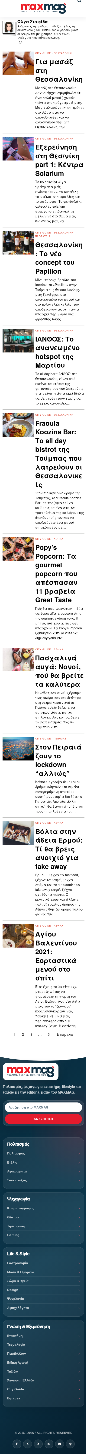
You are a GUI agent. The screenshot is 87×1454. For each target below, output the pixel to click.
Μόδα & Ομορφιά (20, 1272)
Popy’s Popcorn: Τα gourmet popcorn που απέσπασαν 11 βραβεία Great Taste (56, 573)
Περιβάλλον (16, 1353)
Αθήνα (58, 538)
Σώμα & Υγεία (18, 1281)
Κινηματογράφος (20, 1208)
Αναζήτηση (43, 1119)
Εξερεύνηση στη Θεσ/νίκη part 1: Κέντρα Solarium (59, 160)
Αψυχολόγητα (18, 1308)
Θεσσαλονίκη (63, 53)
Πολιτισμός (16, 1153)
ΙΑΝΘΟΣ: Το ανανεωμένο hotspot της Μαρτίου (57, 352)
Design (12, 1290)
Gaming (13, 1235)
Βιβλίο (12, 1162)
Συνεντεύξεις (17, 1180)
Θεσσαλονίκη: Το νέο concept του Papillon (59, 257)
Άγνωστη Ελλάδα (20, 1380)
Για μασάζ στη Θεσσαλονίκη (59, 70)
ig (49, 1444)
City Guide (43, 53)
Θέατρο (13, 1217)
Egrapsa (13, 1398)
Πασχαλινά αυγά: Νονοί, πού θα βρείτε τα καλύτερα (59, 670)
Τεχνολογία (16, 1344)
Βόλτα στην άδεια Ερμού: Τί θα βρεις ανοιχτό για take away (59, 849)
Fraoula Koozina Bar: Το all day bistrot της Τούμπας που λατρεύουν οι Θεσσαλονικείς (59, 454)
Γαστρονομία (17, 1263)
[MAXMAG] (43, 8)
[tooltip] (20, 42)
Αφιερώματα (17, 1171)
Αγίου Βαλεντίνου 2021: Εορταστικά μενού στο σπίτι (56, 956)
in (59, 1444)
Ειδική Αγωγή (17, 1362)
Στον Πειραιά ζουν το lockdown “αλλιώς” (58, 760)
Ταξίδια (12, 1371)
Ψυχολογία (15, 1299)
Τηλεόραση (16, 1226)
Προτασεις (42, 236)
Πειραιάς (60, 738)
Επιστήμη (15, 1336)
